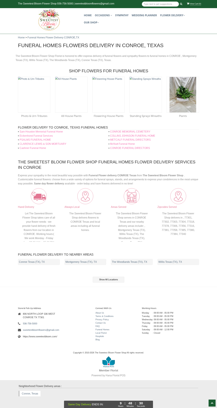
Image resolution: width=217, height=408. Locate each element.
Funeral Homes (102, 329)
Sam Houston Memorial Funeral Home (41, 131)
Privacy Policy (102, 319)
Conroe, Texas (30, 393)
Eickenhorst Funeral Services (36, 135)
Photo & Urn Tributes (34, 116)
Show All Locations (108, 279)
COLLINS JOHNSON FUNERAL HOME (132, 135)
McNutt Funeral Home (122, 144)
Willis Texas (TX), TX (170, 262)
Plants (183, 116)
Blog (97, 339)
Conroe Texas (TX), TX (32, 262)
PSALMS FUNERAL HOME (35, 139)
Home (88, 15)
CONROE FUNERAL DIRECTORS (130, 148)
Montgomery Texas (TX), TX (81, 262)
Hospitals (99, 336)
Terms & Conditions (104, 316)
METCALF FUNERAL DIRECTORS (130, 139)
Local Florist (101, 333)
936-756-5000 (65, 3)
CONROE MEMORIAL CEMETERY (130, 131)
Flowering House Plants (108, 116)
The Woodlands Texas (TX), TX (129, 262)
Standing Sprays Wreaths (146, 116)
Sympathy (122, 15)
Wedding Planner (144, 15)
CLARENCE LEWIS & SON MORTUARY (43, 144)
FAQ (97, 326)
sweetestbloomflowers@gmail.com (94, 3)
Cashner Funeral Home (33, 148)
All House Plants (71, 116)
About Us (99, 313)
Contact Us (100, 323)
